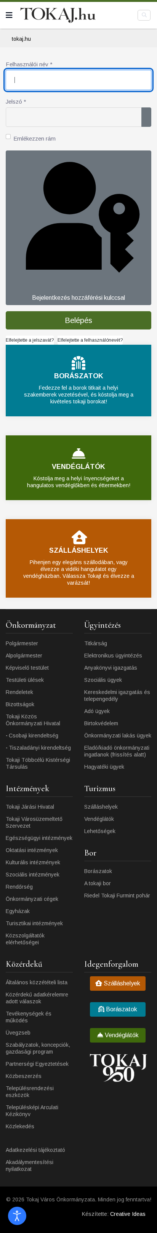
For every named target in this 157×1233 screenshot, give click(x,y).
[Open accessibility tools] (17, 1216)
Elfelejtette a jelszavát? (30, 340)
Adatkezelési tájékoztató (35, 1150)
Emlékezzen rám (34, 138)
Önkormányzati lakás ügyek (117, 735)
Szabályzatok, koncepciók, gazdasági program (38, 1048)
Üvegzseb (18, 1033)
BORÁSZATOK (78, 376)
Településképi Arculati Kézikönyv (32, 1110)
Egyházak (18, 911)
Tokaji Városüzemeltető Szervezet (34, 822)
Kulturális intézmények (33, 862)
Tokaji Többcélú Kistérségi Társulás (38, 763)
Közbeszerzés (24, 1076)
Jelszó (16, 101)
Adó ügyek (97, 711)
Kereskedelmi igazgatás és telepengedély (117, 695)
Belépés (78, 320)
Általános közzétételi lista (36, 982)
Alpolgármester (24, 655)
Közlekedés (20, 1126)
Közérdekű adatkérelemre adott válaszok (37, 998)
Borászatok (98, 871)
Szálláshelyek (101, 807)
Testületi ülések (25, 680)
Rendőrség (19, 887)
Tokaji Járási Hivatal (30, 807)
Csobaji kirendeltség (33, 735)
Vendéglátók (99, 819)
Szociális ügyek (103, 680)
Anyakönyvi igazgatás (110, 668)
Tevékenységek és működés (28, 1017)
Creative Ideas (128, 1214)
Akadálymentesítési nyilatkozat (29, 1165)
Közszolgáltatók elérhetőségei (25, 938)
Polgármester (22, 643)
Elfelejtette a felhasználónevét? (90, 340)
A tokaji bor (97, 883)
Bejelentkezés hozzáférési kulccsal (78, 297)
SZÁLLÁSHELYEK (78, 550)
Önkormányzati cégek (32, 899)
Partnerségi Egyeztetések (37, 1064)
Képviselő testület (27, 668)
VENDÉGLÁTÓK (78, 466)
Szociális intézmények (32, 875)
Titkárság (95, 643)
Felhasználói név (29, 64)
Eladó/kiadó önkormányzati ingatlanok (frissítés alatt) (116, 751)
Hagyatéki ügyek (104, 767)
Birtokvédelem (101, 723)
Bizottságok (20, 704)
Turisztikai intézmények (34, 923)
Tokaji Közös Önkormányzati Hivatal (33, 719)
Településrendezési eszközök (30, 1091)
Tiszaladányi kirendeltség (40, 748)
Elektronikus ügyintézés (113, 655)
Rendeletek (19, 692)
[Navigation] (9, 15)
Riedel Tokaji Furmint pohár (117, 895)
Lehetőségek (99, 831)
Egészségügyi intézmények (39, 838)
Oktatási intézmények (32, 850)
